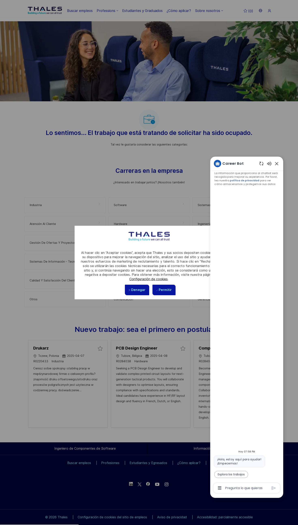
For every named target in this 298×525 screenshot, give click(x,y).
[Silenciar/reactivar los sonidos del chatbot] (269, 163)
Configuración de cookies (148, 279)
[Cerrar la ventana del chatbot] (276, 163)
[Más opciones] (219, 487)
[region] (246, 325)
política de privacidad (244, 180)
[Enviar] (273, 488)
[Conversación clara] (261, 163)
